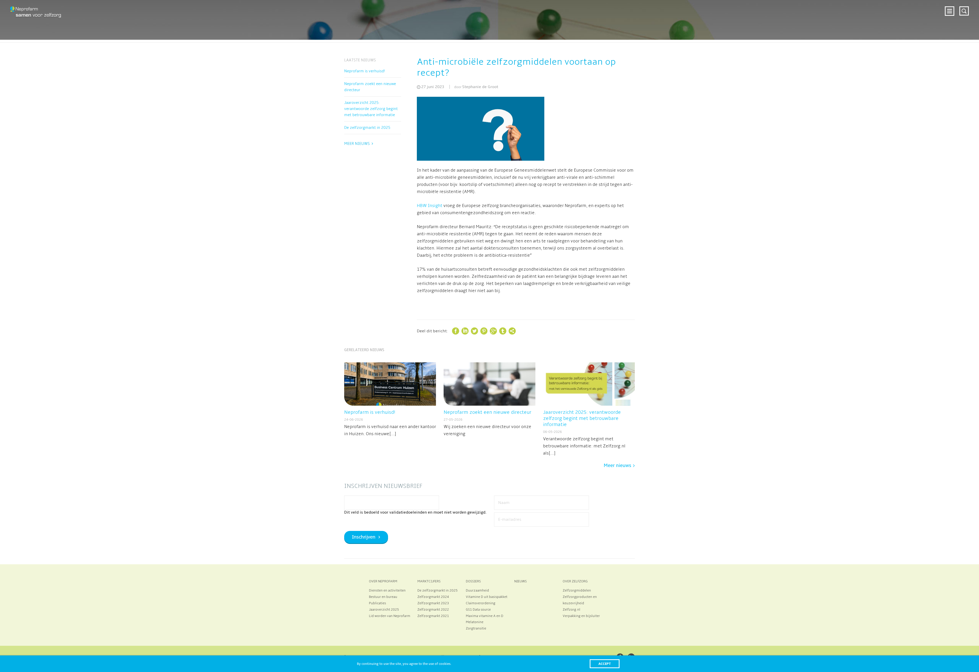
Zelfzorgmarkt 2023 (433, 603)
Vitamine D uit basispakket (486, 597)
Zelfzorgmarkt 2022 (433, 610)
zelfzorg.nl (905, 10)
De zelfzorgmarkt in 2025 (367, 127)
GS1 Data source (478, 610)
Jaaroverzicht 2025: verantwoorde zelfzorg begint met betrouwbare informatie (371, 108)
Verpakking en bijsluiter (581, 616)
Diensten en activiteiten (387, 590)
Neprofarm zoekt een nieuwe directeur (370, 86)
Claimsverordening (480, 603)
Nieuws (839, 10)
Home (657, 10)
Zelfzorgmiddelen (577, 590)
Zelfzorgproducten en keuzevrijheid (580, 600)
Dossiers (817, 10)
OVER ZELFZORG (575, 581)
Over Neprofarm (684, 10)
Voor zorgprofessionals (778, 10)
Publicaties (377, 603)
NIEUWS (520, 581)
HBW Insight (429, 205)
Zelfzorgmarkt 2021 (433, 616)
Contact (931, 10)
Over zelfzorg (866, 10)
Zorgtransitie (476, 628)
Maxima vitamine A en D (484, 616)
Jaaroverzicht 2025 (384, 610)
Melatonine (474, 622)
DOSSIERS (473, 581)
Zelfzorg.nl (571, 610)
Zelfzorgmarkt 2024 (727, 10)
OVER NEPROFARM (383, 581)
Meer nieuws (357, 143)
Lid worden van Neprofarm (389, 616)
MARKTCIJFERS (429, 581)
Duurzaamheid (477, 590)
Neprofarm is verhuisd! (364, 71)
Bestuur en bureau (383, 597)
